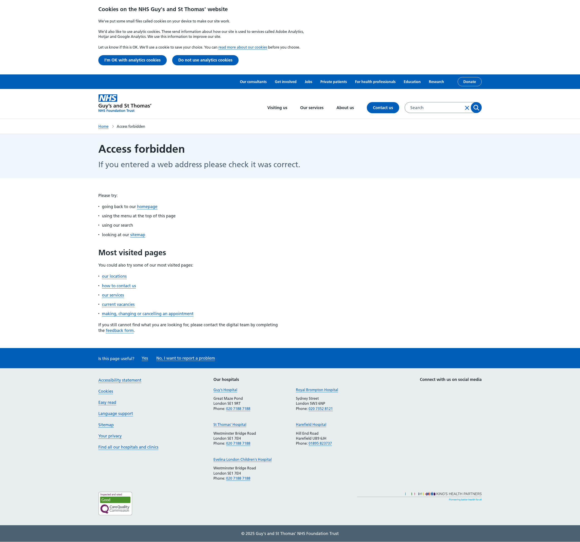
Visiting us (277, 107)
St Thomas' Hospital (229, 424)
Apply (476, 107)
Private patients (333, 81)
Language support (115, 413)
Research (436, 81)
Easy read (107, 402)
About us (345, 107)
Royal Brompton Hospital (317, 389)
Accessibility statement (119, 380)
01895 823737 (320, 443)
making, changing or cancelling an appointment (147, 313)
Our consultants (253, 81)
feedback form (120, 330)
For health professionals (375, 81)
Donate (469, 81)
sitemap (137, 234)
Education (412, 81)
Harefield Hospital (311, 424)
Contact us (383, 107)
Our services (312, 107)
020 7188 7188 (238, 408)
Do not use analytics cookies (205, 60)
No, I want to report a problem (185, 358)
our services (113, 295)
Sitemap (106, 424)
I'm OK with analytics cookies (132, 60)
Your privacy (110, 436)
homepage (147, 206)
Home (103, 126)
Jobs (308, 81)
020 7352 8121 (321, 408)
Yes (145, 358)
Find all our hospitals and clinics (128, 447)
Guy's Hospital (225, 389)
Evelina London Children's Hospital (242, 459)
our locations (114, 276)
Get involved (286, 81)
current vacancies (118, 304)
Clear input (467, 108)
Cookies (105, 391)
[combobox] (443, 107)
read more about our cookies (242, 47)
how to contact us (119, 285)
